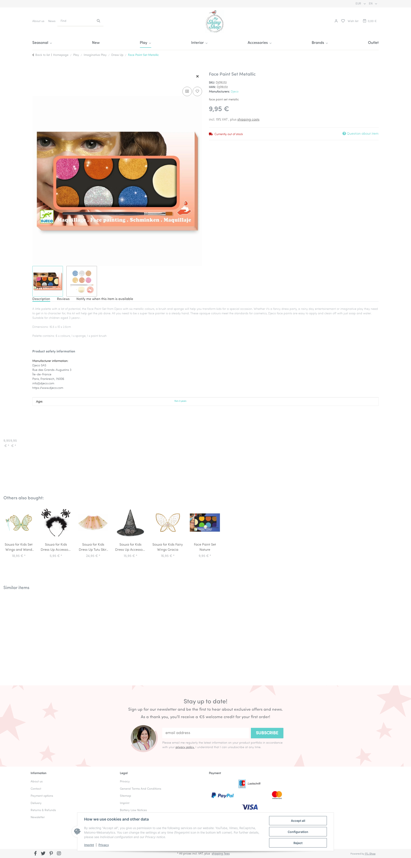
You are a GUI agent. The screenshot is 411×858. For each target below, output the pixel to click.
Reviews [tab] (63, 299)
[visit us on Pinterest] (51, 854)
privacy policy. (185, 747)
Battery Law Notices (133, 810)
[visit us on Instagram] (59, 854)
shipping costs (248, 119)
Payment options (42, 796)
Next (398, 634)
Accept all (298, 820)
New (96, 43)
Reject (297, 843)
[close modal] (197, 77)
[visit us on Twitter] (43, 854)
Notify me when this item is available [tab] (104, 299)
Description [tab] (41, 299)
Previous (13, 634)
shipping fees (221, 853)
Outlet (373, 43)
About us (38, 21)
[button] (336, 21)
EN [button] (371, 3)
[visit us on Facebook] (35, 854)
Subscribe (267, 733)
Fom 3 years (180, 401)
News (51, 21)
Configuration (298, 832)
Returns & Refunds (43, 810)
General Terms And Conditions (140, 789)
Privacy (103, 845)
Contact (36, 789)
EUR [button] (359, 3)
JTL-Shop (370, 854)
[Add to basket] (35, 69)
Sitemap (125, 796)
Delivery (36, 803)
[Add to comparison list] (187, 91)
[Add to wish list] (197, 91)
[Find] (98, 21)
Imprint (89, 845)
